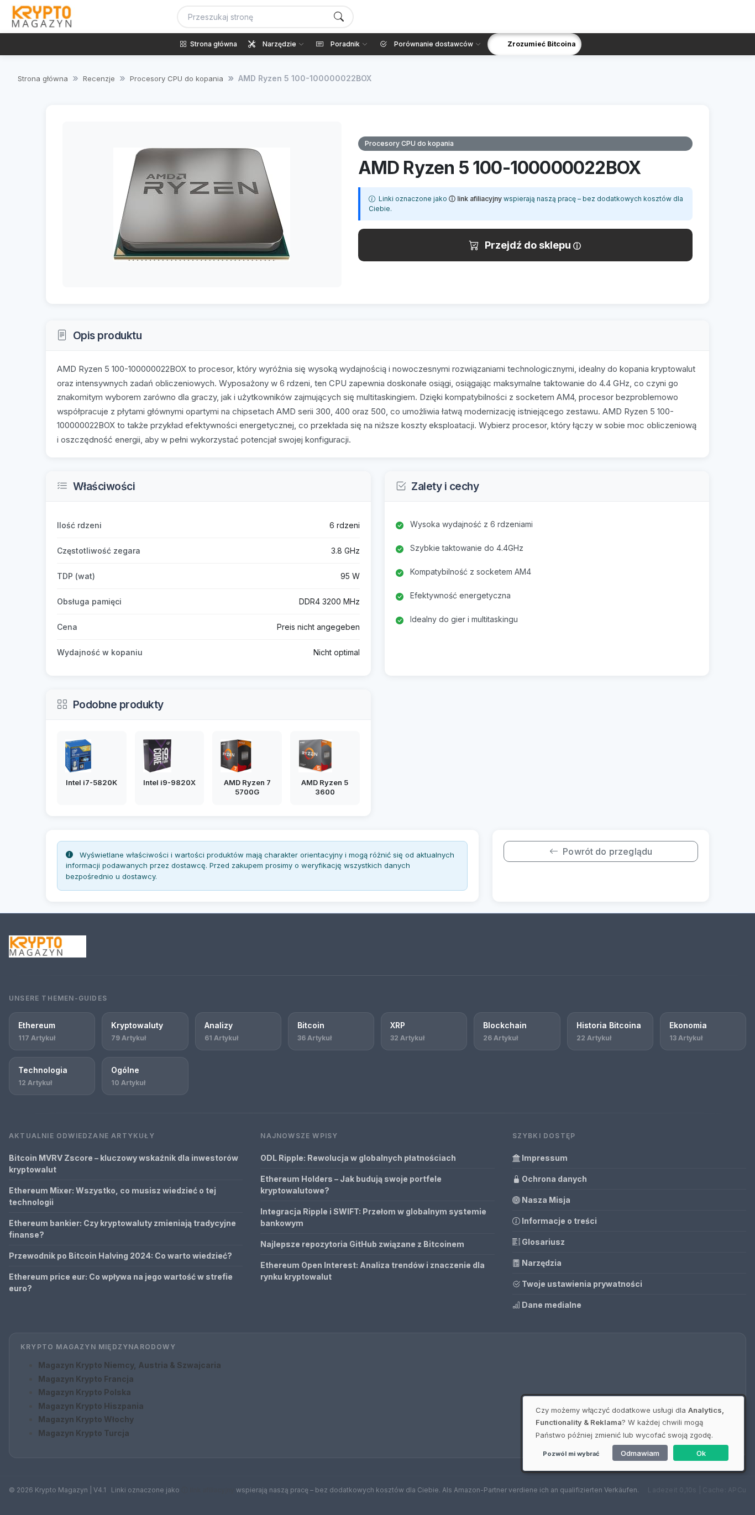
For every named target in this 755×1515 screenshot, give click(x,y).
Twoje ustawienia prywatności (581, 1283)
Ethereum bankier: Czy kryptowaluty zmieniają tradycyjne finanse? (122, 1228)
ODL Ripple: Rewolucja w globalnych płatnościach (358, 1157)
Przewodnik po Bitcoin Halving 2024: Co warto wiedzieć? (120, 1255)
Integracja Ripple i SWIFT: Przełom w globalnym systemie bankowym (373, 1217)
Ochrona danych (553, 1178)
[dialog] (633, 1433)
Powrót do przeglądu (607, 851)
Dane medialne (550, 1304)
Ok (701, 1453)
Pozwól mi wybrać (571, 1454)
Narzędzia (541, 1262)
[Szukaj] (339, 16)
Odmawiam (640, 1453)
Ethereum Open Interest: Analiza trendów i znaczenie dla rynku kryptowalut (372, 1270)
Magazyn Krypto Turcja (83, 1433)
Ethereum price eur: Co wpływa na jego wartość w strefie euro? (121, 1282)
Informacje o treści (558, 1220)
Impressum (544, 1157)
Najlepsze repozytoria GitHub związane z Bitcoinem (362, 1244)
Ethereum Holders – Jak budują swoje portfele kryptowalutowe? (351, 1184)
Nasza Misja (545, 1199)
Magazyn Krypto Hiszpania (91, 1406)
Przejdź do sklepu (529, 245)
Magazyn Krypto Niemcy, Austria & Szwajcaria (129, 1365)
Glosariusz (542, 1241)
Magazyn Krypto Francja (86, 1379)
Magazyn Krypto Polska (84, 1392)
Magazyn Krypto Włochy (86, 1419)
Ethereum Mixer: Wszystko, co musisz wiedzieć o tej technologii (112, 1196)
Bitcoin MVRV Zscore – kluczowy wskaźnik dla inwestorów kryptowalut (123, 1163)
